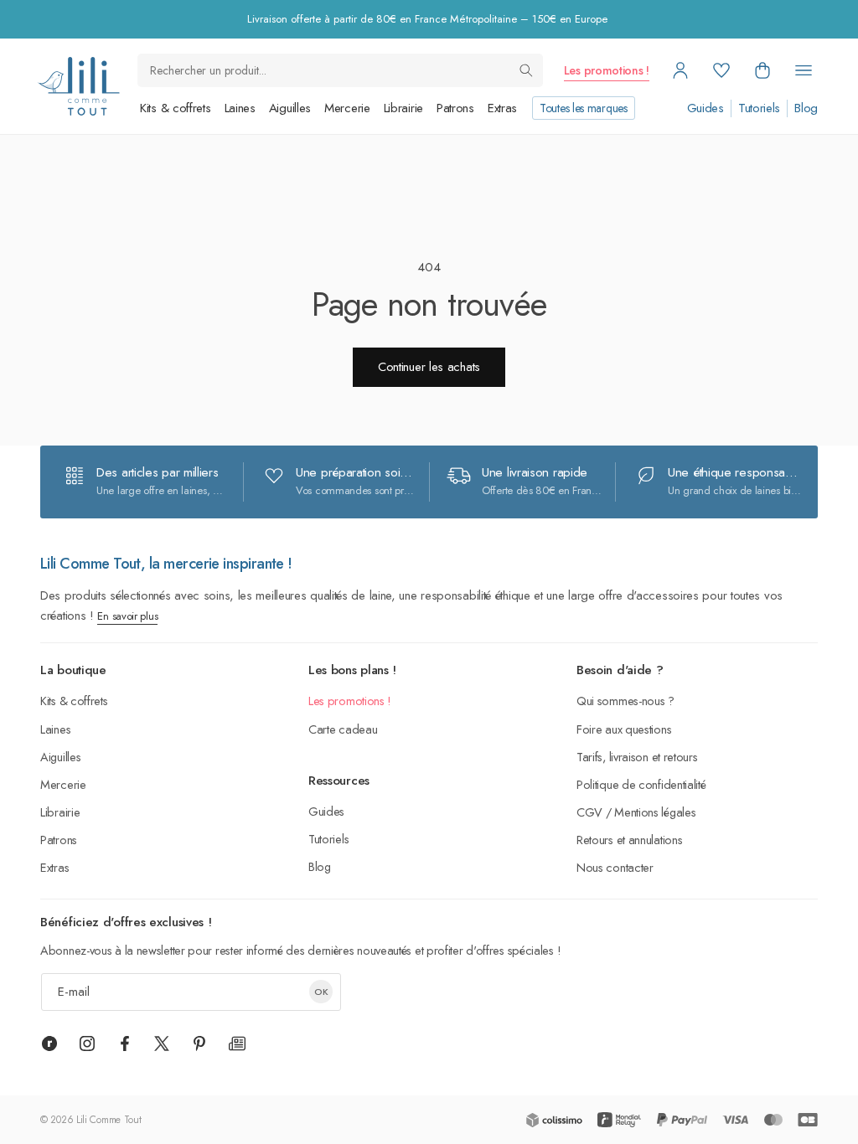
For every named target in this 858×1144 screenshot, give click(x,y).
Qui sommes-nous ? (625, 700)
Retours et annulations (629, 839)
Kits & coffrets (175, 108)
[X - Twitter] (162, 1043)
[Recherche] (526, 70)
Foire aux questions (623, 729)
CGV (589, 812)
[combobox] (340, 70)
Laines (240, 108)
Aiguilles (290, 108)
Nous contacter (615, 867)
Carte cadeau (342, 729)
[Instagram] (87, 1043)
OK (321, 991)
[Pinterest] (199, 1043)
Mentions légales (654, 812)
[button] (762, 70)
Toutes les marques (584, 108)
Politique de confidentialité (641, 784)
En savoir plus (127, 616)
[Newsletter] (237, 1043)
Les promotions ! (606, 70)
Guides (705, 108)
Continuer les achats (429, 367)
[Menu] (803, 70)
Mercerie (347, 108)
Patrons (455, 108)
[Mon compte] (680, 70)
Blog (806, 108)
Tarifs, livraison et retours (637, 756)
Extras (502, 108)
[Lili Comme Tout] (78, 86)
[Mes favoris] (721, 70)
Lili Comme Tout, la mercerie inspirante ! (166, 564)
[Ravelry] (49, 1043)
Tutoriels (759, 108)
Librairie (403, 108)
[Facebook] (125, 1043)
